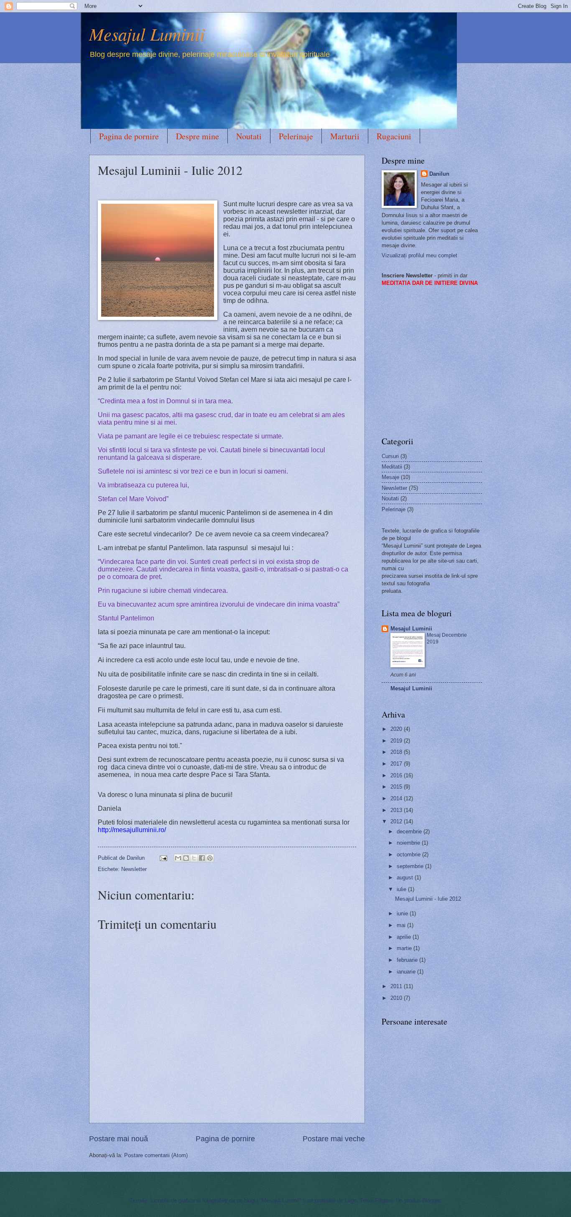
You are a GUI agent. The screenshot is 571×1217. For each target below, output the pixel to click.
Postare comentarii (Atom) (156, 1155)
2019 (397, 741)
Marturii (344, 136)
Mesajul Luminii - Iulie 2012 (428, 899)
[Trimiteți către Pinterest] (210, 858)
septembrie (411, 866)
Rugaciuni (394, 136)
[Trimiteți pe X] (194, 858)
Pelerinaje (296, 136)
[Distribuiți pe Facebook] (202, 858)
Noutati (249, 136)
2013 (397, 810)
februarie (408, 960)
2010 (397, 998)
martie (405, 948)
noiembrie (409, 843)
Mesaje (390, 477)
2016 (397, 775)
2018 (397, 752)
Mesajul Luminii (147, 33)
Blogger (431, 1200)
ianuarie (407, 971)
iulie (402, 889)
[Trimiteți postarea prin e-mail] (163, 858)
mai (402, 925)
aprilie (405, 937)
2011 (397, 986)
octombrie (409, 854)
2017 (397, 764)
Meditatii (392, 467)
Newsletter (134, 869)
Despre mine (197, 136)
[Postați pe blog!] (186, 858)
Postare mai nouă (118, 1139)
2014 (397, 798)
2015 (397, 787)
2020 (397, 729)
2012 (397, 821)
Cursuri (390, 456)
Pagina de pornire (129, 136)
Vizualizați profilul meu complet (419, 255)
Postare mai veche (334, 1139)
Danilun (439, 174)
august (406, 877)
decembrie (410, 831)
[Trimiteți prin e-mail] (178, 858)
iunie (403, 913)
